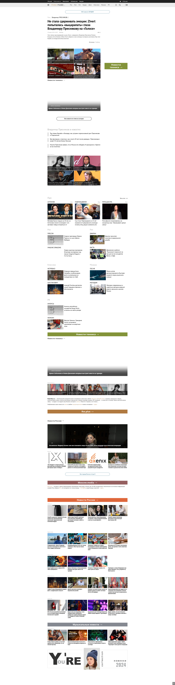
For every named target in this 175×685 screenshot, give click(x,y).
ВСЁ (60, 488)
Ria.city (49, 451)
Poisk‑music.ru (57, 1)
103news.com (74, 1)
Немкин (51, 318)
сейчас (78, 401)
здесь (95, 404)
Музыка (103, 5)
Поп (75, 5)
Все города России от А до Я (87, 474)
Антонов (51, 202)
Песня (92, 269)
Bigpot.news (50, 532)
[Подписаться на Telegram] (120, 1)
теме (66, 404)
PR (109, 5)
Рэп (80, 5)
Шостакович (53, 283)
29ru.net (50, 1)
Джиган (93, 233)
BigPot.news (101, 398)
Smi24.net (50, 598)
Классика (96, 5)
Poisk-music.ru (51, 47)
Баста (92, 247)
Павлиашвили (81, 202)
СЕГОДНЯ (82, 488)
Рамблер (61, 32)
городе (74, 404)
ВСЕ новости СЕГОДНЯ (87, 12)
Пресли (50, 233)
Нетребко (51, 269)
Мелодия (93, 283)
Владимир (59, 17)
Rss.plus (81, 1)
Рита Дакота (107, 202)
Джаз (90, 5)
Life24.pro (94, 398)
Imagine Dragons (54, 247)
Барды (85, 5)
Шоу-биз (50, 486)
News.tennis (66, 1)
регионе (80, 404)
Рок (71, 5)
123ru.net (124, 1)
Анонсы (51, 304)
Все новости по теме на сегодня (74, 119)
